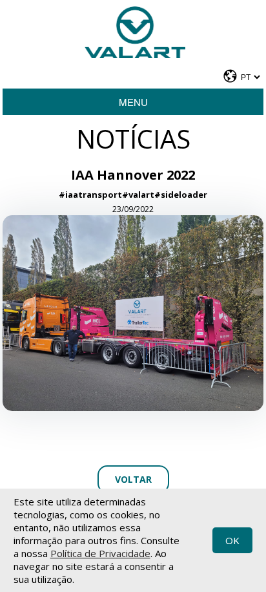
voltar (133, 479)
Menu (133, 102)
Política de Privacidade (100, 553)
